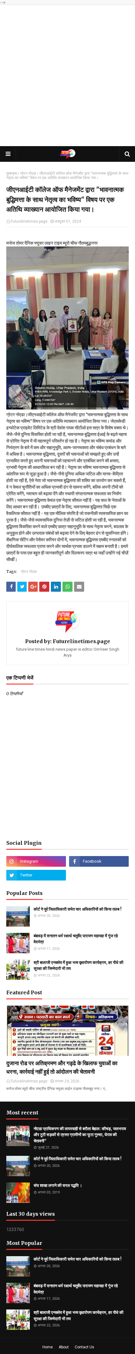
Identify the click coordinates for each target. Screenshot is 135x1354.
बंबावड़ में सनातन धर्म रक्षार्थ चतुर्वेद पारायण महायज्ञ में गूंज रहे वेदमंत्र (76, 939)
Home (47, 1347)
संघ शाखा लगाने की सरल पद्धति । (58, 1185)
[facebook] (99, 861)
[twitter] (36, 875)
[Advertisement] (67, 75)
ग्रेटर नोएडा (28, 173)
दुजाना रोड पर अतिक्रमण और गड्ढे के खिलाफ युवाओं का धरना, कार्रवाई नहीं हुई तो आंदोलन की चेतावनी (61, 1067)
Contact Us (84, 1347)
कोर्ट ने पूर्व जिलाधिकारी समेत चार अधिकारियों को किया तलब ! (78, 909)
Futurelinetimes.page (29, 221)
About (64, 1347)
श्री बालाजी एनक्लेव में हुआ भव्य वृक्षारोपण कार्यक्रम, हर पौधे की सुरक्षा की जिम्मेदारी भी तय (78, 965)
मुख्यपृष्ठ (11, 173)
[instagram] (36, 861)
